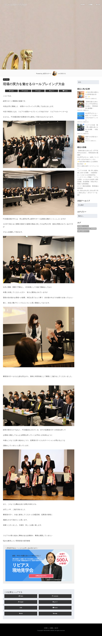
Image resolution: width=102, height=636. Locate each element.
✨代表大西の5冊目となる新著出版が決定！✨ (92, 94)
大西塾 (90, 4)
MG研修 (80, 226)
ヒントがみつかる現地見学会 (86, 175)
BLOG (98, 4)
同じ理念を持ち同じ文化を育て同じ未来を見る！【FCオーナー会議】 (87, 193)
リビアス (85, 226)
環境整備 (93, 228)
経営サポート (85, 231)
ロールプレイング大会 (84, 228)
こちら (18, 548)
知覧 (79, 231)
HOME (83, 4)
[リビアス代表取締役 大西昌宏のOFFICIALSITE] (15, 6)
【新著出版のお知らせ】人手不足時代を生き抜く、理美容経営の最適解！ (87, 153)
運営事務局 (6, 79)
